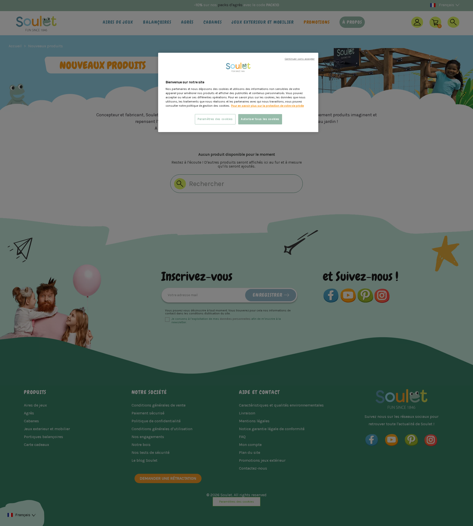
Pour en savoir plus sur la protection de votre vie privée (267, 105)
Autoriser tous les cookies (260, 119)
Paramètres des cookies (215, 119)
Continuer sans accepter (300, 58)
